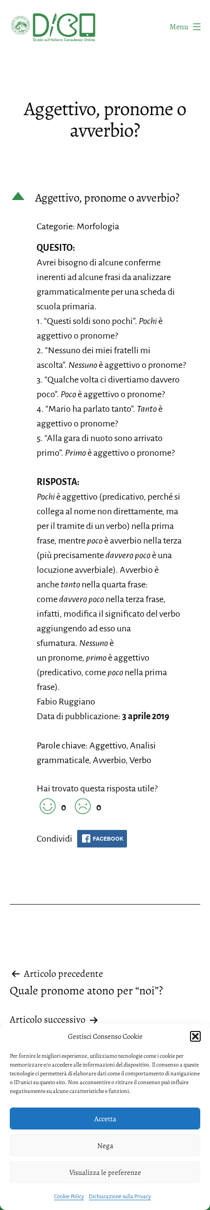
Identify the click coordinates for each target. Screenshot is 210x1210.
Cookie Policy (69, 1196)
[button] (195, 1036)
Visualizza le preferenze (105, 1172)
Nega (105, 1145)
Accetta (105, 1119)
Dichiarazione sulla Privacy (120, 1196)
